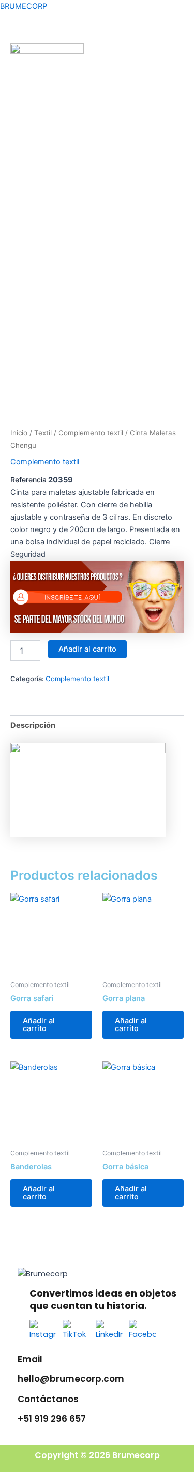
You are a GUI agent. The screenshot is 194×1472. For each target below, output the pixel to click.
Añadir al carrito (87, 649)
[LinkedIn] (109, 1333)
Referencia (28, 479)
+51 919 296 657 (52, 1418)
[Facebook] (142, 1333)
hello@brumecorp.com (71, 1379)
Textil (43, 433)
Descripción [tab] (32, 725)
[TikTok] (76, 1333)
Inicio (18, 433)
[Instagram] (42, 1333)
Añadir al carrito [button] (39, 1024)
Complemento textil (90, 433)
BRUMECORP (23, 6)
